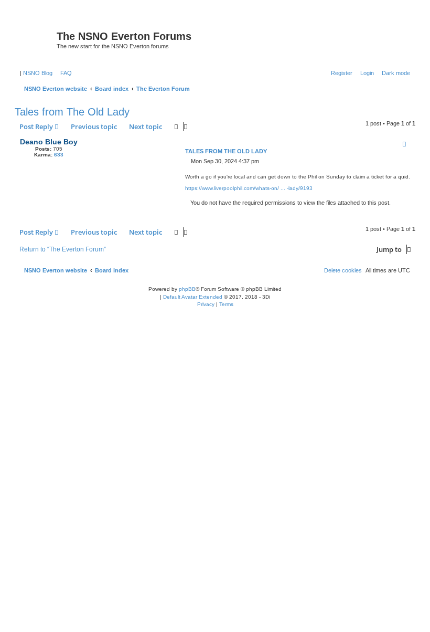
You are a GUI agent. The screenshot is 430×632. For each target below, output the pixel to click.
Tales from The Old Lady (72, 112)
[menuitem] (64, 73)
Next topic (145, 126)
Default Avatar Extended (192, 297)
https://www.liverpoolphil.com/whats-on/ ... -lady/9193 (249, 188)
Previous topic (94, 126)
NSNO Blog (37, 73)
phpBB (187, 289)
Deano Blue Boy (49, 142)
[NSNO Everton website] (37, 39)
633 (58, 154)
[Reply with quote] (404, 144)
